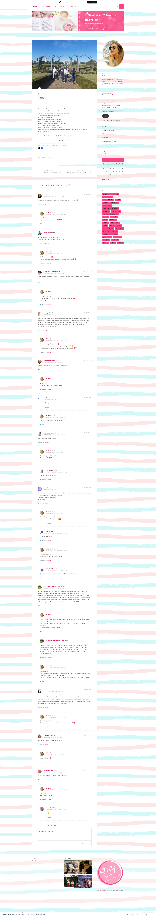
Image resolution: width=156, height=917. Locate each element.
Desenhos (114, 203)
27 (119, 174)
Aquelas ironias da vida (108, 130)
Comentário (85, 843)
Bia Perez (47, 195)
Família (105, 214)
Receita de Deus (106, 137)
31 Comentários (80, 102)
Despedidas (107, 205)
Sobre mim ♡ (62, 6)
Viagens (120, 242)
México (105, 234)
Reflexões (42, 157)
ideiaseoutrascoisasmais (52, 690)
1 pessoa (49, 263)
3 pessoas (47, 243)
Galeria (42, 102)
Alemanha (106, 194)
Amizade (115, 194)
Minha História (108, 228)
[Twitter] (117, 6)
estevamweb (48, 433)
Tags (54, 6)
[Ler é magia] (71, 867)
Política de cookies (41, 914)
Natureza (113, 234)
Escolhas (106, 211)
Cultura (106, 203)
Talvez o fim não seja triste (109, 141)
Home (36, 6)
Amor (39, 93)
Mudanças (106, 231)
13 (119, 168)
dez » (107, 179)
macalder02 (47, 488)
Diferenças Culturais (110, 208)
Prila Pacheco (48, 735)
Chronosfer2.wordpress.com (53, 586)
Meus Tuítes (35, 861)
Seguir (105, 116)
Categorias (45, 6)
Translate (114, 95)
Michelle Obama (115, 225)
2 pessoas (47, 204)
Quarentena (107, 237)
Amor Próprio (107, 197)
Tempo (113, 242)
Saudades (115, 240)
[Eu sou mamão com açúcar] (85, 867)
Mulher (114, 231)
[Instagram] (113, 6)
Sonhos (105, 242)
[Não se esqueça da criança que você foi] (71, 882)
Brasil (118, 200)
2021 (103, 134)
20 (119, 171)
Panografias (48, 313)
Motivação (119, 228)
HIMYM (105, 220)
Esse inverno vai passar (108, 145)
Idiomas (105, 222)
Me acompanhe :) (108, 101)
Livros (105, 225)
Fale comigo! (74, 6)
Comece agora (92, 2)
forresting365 (48, 770)
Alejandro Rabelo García (52, 271)
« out (103, 179)
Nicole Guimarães (49, 360)
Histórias (113, 220)
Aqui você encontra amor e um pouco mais (108, 890)
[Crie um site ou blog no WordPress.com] (32, 900)
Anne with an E (108, 200)
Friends (105, 217)
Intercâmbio (115, 222)
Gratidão (114, 217)
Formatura (114, 214)
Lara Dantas (48, 232)
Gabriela (69, 102)
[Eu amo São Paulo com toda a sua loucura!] (85, 882)
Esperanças (116, 211)
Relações (50, 157)
